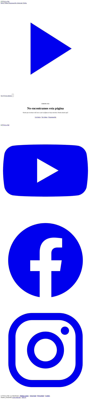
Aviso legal (33, 396)
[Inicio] (5, 1)
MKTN (24, 397)
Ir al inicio (38, 117)
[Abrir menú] (13, 95)
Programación (12, 3)
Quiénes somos (24, 396)
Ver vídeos (44, 117)
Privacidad (40, 396)
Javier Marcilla (16, 397)
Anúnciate (19, 3)
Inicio (2, 3)
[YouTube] (45, 215)
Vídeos (6, 3)
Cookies (47, 396)
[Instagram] (45, 394)
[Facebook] (45, 304)
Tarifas (25, 3)
